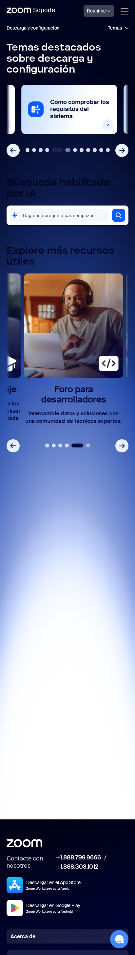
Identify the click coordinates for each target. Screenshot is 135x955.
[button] (118, 215)
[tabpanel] (67, 109)
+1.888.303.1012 (77, 867)
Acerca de (22, 936)
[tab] (27, 150)
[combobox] (59, 215)
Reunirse (96, 11)
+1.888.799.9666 (78, 857)
